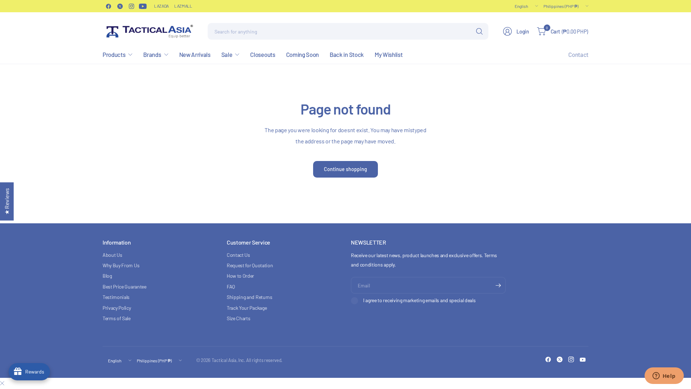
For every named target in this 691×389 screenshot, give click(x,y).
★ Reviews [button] (6, 201)
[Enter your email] (498, 285)
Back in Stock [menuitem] (347, 54)
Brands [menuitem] (152, 54)
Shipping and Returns (249, 297)
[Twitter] (120, 6)
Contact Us (238, 255)
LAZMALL (183, 5)
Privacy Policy (117, 308)
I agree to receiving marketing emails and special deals (419, 300)
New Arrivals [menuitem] (195, 54)
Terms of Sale (117, 318)
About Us (112, 255)
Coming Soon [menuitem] (302, 54)
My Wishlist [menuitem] (388, 54)
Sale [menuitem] (226, 54)
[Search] (479, 31)
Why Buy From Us (121, 265)
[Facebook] (108, 6)
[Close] (2, 383)
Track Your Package (247, 308)
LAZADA (161, 5)
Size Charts (238, 318)
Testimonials (116, 297)
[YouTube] (143, 6)
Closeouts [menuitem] (262, 54)
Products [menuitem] (114, 54)
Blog (107, 276)
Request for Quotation (250, 265)
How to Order (240, 276)
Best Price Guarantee (124, 286)
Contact (578, 54)
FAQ (231, 286)
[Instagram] (131, 6)
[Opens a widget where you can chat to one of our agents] (664, 376)
